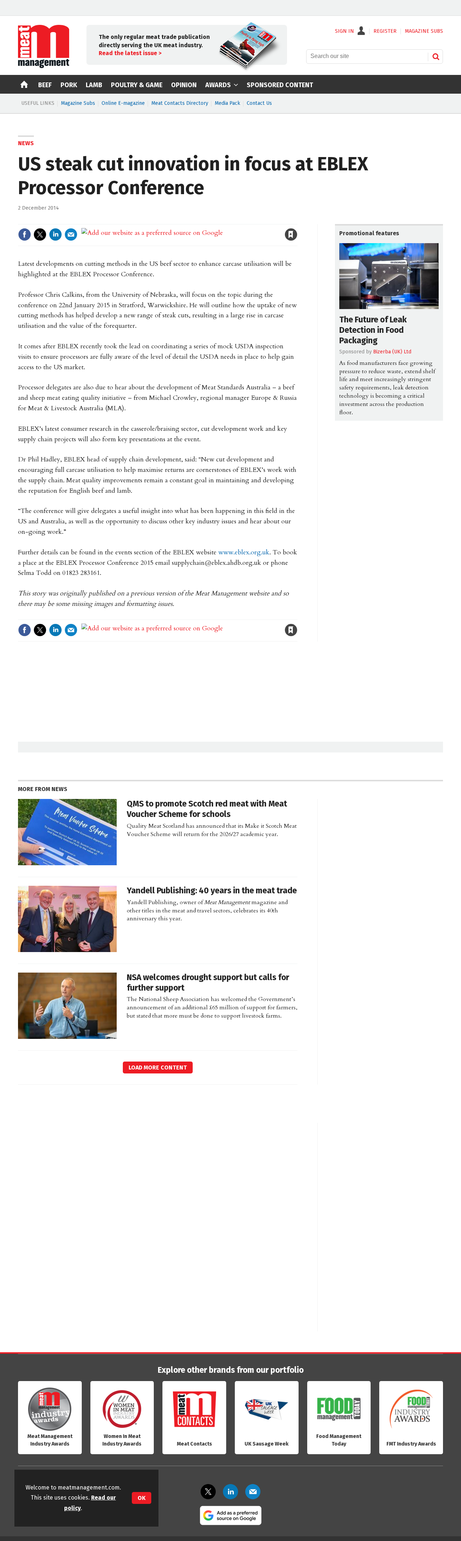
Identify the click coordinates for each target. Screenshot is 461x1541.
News (26, 143)
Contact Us (259, 103)
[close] (297, 219)
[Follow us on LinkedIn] (230, 1491)
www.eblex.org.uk (243, 552)
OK (142, 1498)
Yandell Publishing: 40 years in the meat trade (212, 890)
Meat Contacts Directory (179, 103)
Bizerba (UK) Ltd (392, 352)
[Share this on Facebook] (24, 234)
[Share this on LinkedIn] (55, 234)
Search (436, 56)
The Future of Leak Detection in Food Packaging (373, 330)
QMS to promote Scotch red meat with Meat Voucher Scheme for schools (207, 809)
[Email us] (252, 1491)
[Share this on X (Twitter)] (39, 234)
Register (385, 31)
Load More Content (158, 1067)
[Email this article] (70, 234)
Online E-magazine (123, 103)
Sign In (344, 31)
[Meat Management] (43, 66)
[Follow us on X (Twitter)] (208, 1491)
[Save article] (291, 234)
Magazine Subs (78, 103)
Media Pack (227, 103)
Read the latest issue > (130, 53)
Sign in (207, 219)
